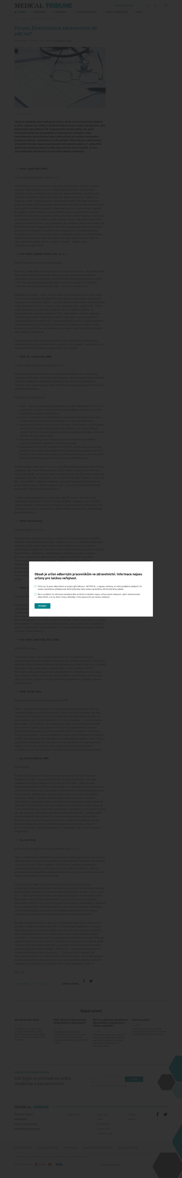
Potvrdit (42, 606)
